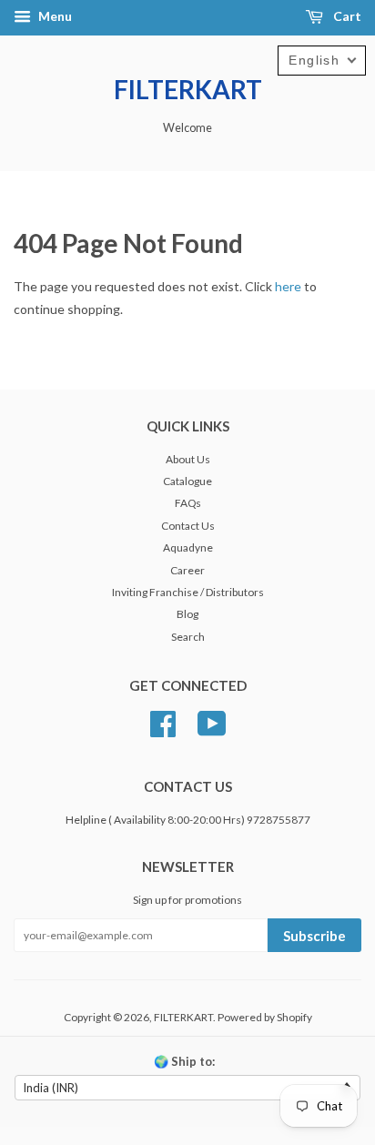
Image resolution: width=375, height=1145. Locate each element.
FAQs (188, 503)
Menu (53, 16)
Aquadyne (188, 547)
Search (188, 636)
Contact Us (188, 525)
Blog (187, 614)
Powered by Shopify (265, 1017)
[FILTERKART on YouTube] (212, 721)
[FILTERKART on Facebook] (163, 721)
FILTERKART (188, 89)
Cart (345, 16)
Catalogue (187, 481)
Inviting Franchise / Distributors (188, 592)
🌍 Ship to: (184, 1061)
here (288, 286)
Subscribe (314, 935)
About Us (188, 459)
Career (187, 570)
